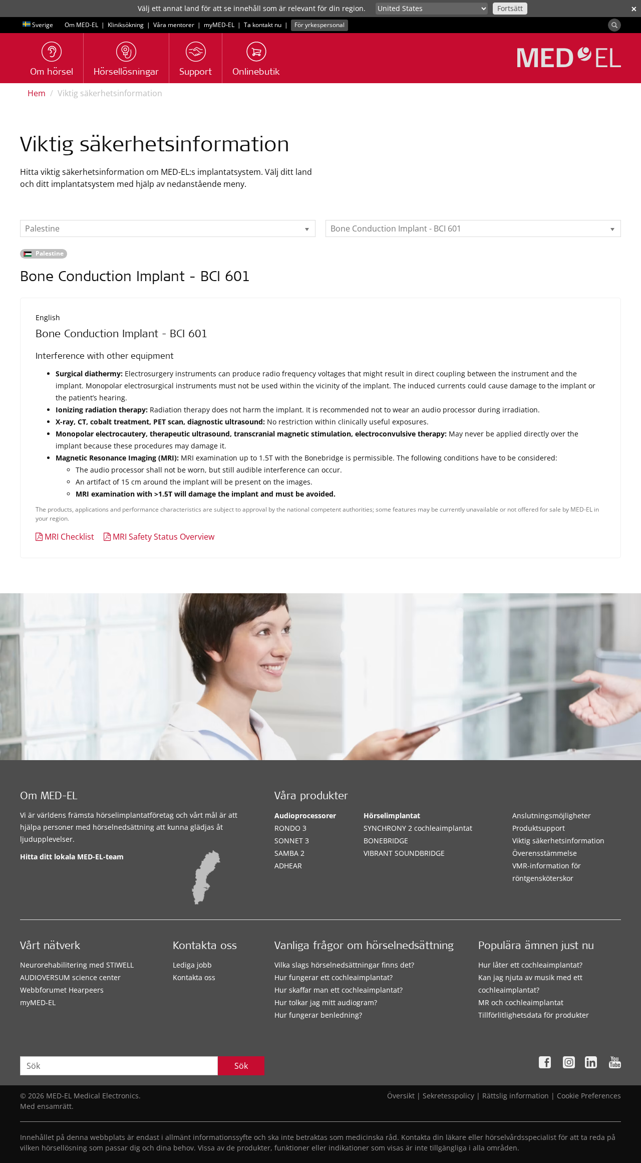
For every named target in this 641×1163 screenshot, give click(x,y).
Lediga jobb (192, 965)
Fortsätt (510, 8)
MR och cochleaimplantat (520, 1002)
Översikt (401, 1095)
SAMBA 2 (289, 853)
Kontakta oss (194, 977)
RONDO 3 (290, 828)
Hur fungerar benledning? (318, 1015)
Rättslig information (515, 1095)
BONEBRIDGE (386, 840)
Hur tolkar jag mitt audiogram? (325, 1002)
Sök (241, 1065)
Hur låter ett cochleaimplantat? (530, 965)
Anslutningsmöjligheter (551, 815)
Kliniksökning (126, 25)
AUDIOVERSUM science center (70, 977)
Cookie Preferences (589, 1095)
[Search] (614, 25)
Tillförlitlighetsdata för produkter (533, 1015)
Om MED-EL (81, 25)
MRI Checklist (69, 536)
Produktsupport (538, 828)
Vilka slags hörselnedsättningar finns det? (344, 965)
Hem (37, 93)
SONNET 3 (291, 840)
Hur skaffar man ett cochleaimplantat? (338, 990)
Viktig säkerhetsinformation (558, 840)
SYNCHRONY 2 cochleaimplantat (418, 828)
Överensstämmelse (544, 853)
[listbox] (167, 228)
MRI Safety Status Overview (163, 536)
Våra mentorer (173, 25)
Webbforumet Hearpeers (62, 990)
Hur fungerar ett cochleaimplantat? (333, 977)
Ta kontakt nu (262, 25)
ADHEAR (288, 865)
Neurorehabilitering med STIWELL (77, 965)
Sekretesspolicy (448, 1095)
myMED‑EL (219, 25)
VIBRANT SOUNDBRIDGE (404, 853)
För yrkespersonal (319, 25)
